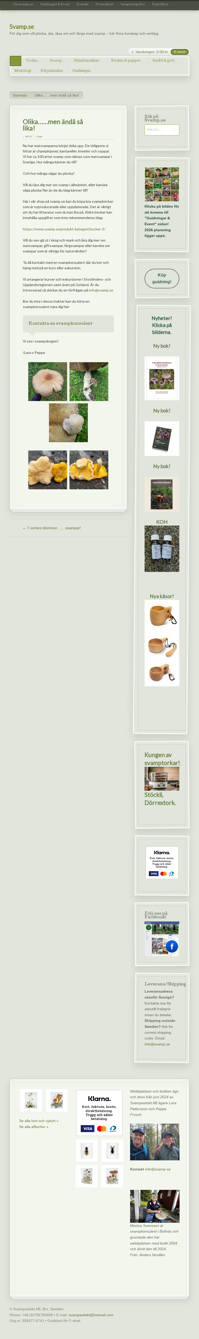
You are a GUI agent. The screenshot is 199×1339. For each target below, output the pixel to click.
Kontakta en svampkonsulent (61, 324)
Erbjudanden (52, 71)
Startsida (19, 95)
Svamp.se (22, 26)
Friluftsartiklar (86, 61)
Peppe (39, 136)
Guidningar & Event (55, 4)
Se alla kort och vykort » (39, 1121)
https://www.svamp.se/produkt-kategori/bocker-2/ (64, 229)
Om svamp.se (23, 4)
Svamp (56, 61)
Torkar (32, 61)
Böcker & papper (125, 61)
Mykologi (23, 71)
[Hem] (15, 61)
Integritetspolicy (132, 4)
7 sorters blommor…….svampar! (52, 528)
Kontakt (82, 4)
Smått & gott (163, 61)
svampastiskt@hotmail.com (91, 1315)
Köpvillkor (160, 4)
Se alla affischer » (33, 1127)
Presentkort (105, 4)
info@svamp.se (101, 290)
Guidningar (81, 71)
